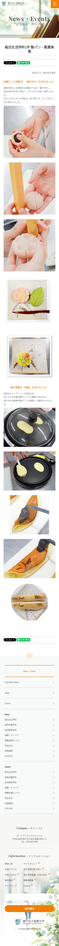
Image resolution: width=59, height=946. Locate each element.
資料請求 (29, 908)
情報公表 (9, 863)
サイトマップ (11, 885)
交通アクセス (11, 869)
